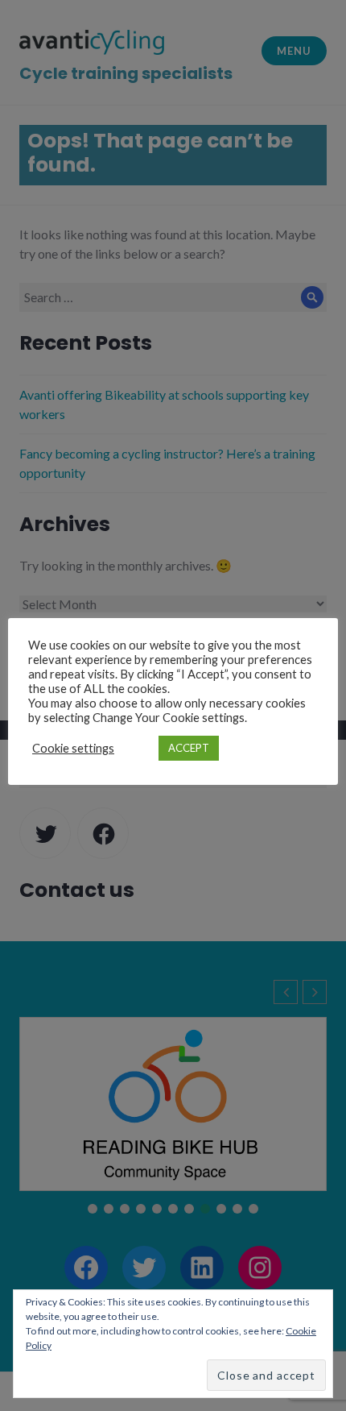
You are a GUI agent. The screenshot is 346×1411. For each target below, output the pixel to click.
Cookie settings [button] (73, 748)
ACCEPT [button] (188, 747)
